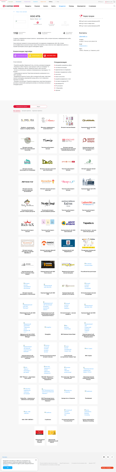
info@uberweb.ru (83, 46)
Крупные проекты (37, 110)
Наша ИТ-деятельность (64, 463)
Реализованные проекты (21, 106)
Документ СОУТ (92, 463)
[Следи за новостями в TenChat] (107, 457)
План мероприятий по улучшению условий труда (50, 464)
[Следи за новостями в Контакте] (103, 457)
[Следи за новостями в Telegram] (112, 457)
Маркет (38, 106)
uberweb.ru (83, 36)
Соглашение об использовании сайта (79, 463)
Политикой (5, 465)
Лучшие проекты (26, 110)
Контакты (4, 457)
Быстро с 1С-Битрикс (106, 467)
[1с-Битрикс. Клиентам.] (8, 6)
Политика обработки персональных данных (48, 463)
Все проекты (16, 110)
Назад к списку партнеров (21, 11)
